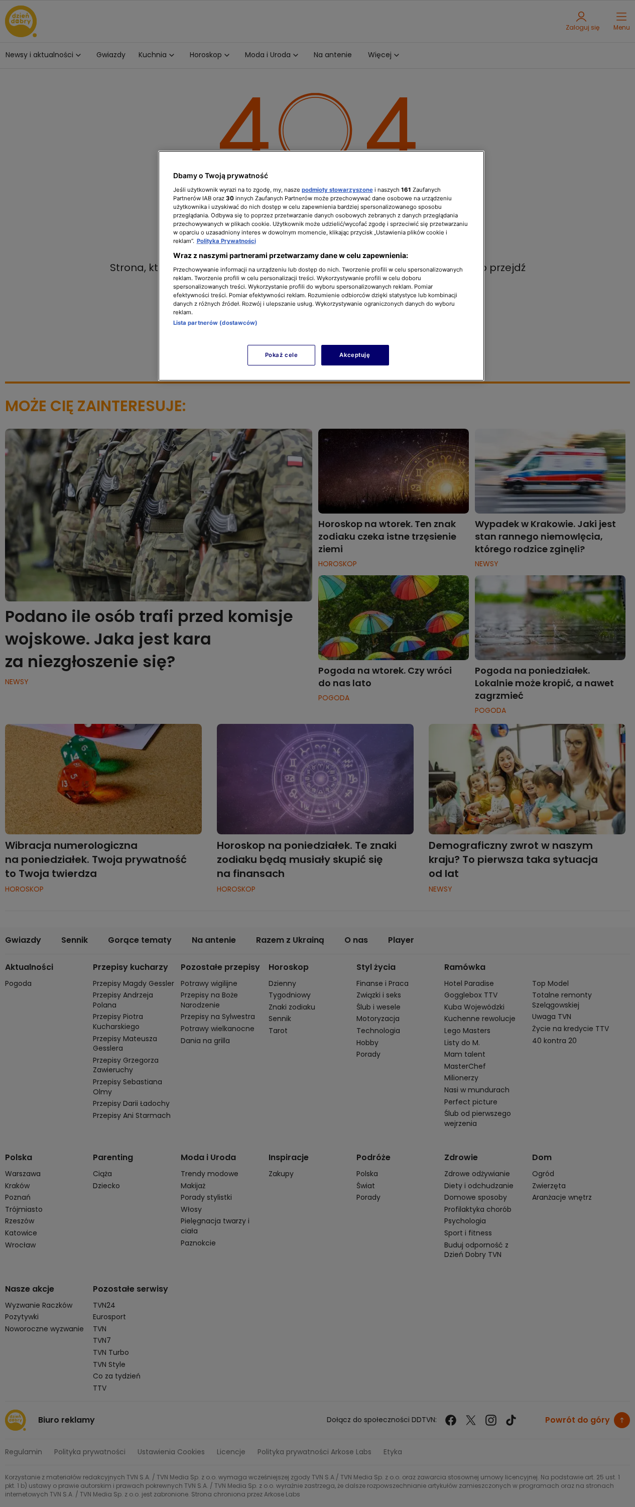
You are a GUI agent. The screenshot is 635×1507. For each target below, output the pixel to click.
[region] (321, 266)
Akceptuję (354, 354)
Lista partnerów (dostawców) (215, 322)
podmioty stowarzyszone (337, 189)
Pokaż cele (281, 354)
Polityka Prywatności (226, 240)
